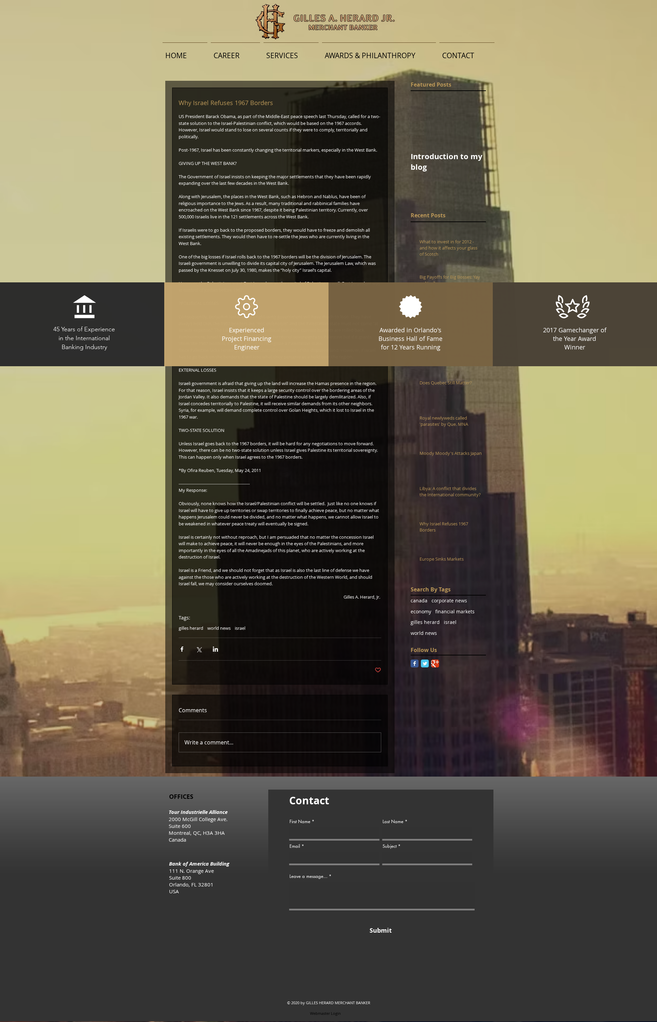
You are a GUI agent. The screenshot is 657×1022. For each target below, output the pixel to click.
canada (419, 600)
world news (219, 628)
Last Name (393, 821)
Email (294, 846)
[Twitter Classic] (425, 663)
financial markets (455, 611)
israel (240, 628)
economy (421, 611)
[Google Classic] (435, 663)
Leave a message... (308, 876)
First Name (299, 821)
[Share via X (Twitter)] (198, 649)
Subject (390, 846)
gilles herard (191, 628)
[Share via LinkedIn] (215, 649)
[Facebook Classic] (414, 663)
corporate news (449, 600)
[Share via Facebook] (182, 649)
